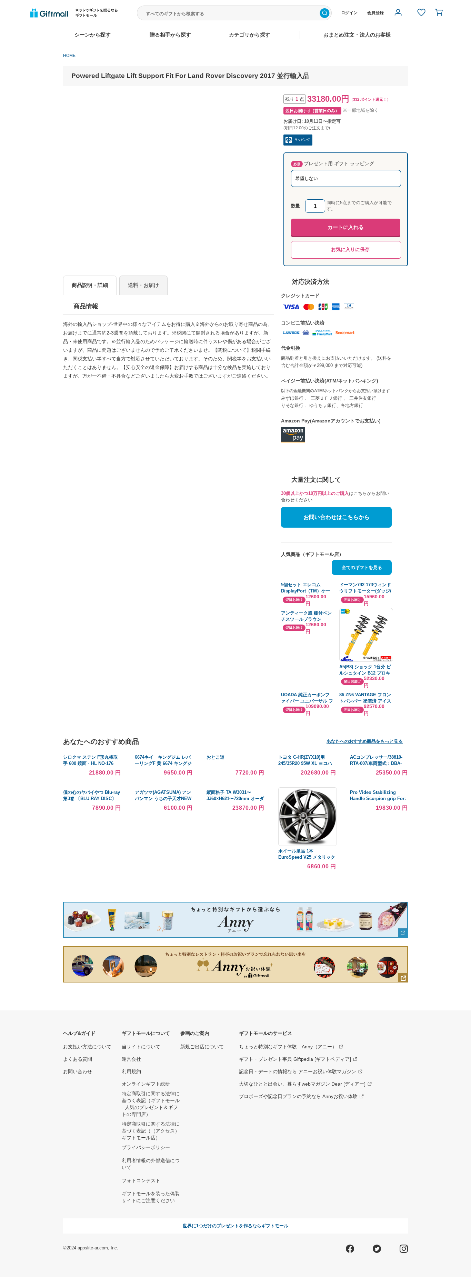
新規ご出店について (202, 1046)
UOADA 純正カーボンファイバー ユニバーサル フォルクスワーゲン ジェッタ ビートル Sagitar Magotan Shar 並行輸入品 (307, 698)
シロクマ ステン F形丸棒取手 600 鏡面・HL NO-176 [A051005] (90, 763)
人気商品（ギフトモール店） (312, 554)
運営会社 (131, 1059)
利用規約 (131, 1071)
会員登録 (375, 12)
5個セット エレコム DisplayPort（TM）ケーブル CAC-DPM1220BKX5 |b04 (307, 588)
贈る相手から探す (170, 35)
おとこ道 (215, 757)
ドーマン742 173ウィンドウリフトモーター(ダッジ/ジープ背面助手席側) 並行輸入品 (365, 588)
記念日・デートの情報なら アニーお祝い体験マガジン (297, 1071)
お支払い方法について (87, 1046)
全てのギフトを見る (362, 567)
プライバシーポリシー (146, 1147)
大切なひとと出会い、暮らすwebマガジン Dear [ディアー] (302, 1084)
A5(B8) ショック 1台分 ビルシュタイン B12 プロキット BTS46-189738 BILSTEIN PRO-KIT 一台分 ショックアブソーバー (365, 670)
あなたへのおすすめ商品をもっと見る (365, 741)
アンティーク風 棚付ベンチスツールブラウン (306, 616)
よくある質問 (77, 1059)
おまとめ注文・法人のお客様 (357, 35)
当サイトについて (141, 1046)
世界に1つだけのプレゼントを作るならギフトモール (235, 1225)
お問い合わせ (77, 1071)
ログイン (349, 12)
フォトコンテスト (141, 1180)
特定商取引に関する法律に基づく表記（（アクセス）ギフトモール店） (151, 1130)
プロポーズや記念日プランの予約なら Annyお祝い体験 (298, 1096)
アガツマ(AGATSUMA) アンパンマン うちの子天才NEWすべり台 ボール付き (163, 798)
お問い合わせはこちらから (336, 517)
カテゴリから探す (249, 35)
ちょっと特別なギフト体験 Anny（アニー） (288, 1046)
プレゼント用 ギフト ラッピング (333, 163)
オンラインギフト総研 (146, 1084)
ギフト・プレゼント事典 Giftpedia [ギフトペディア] (295, 1059)
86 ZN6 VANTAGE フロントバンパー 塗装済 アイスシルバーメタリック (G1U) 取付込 (365, 698)
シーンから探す (92, 35)
